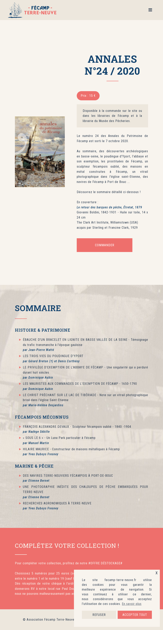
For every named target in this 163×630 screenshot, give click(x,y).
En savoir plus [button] (132, 604)
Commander (104, 245)
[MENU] (152, 10)
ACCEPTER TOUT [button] (134, 615)
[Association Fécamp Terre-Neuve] (33, 10)
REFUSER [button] (99, 615)
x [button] (156, 572)
